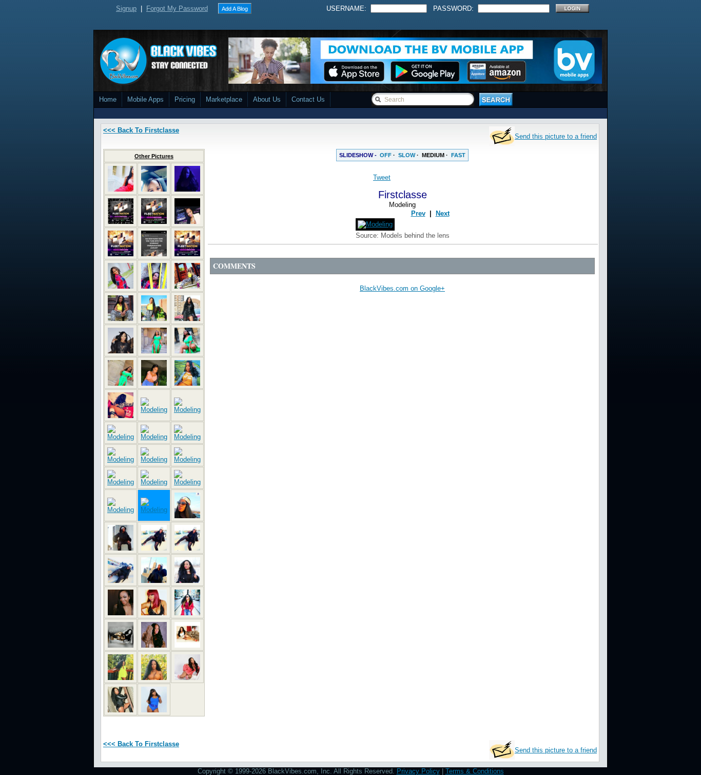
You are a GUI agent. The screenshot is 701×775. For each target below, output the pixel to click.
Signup (126, 8)
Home (107, 99)
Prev (418, 213)
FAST (458, 155)
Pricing (184, 99)
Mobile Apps (145, 99)
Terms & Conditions (474, 771)
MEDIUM (433, 155)
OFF (386, 155)
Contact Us (308, 99)
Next (443, 213)
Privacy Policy (418, 771)
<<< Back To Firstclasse (141, 130)
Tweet (382, 177)
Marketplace (224, 99)
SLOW (406, 155)
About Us (267, 99)
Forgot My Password (177, 8)
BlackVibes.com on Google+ (402, 288)
